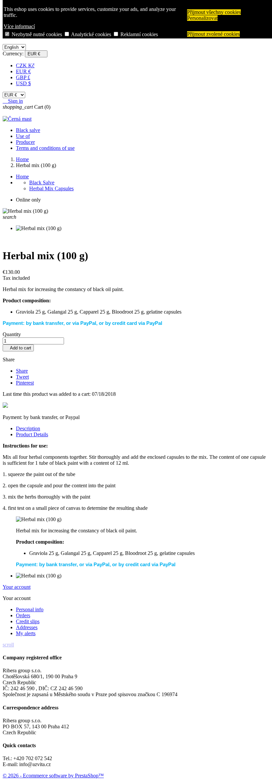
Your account (17, 587)
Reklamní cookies (139, 34)
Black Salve (41, 182)
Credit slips (27, 621)
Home (22, 176)
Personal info (29, 609)
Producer (25, 142)
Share (22, 371)
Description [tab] (28, 428)
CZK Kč (25, 65)
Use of (23, 136)
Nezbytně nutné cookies (37, 34)
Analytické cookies (91, 34)
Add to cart (18, 347)
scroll (8, 644)
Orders (23, 615)
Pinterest (25, 383)
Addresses (26, 627)
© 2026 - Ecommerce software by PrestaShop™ (53, 775)
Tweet (22, 377)
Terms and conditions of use (45, 148)
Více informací (19, 26)
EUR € (23, 71)
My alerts (25, 633)
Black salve (28, 130)
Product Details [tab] (32, 434)
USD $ (23, 83)
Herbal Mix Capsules (51, 188)
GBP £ (23, 77)
